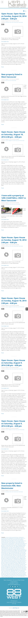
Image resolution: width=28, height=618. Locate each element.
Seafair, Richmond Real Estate (21, 568)
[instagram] (17, 586)
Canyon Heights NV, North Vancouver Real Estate (14, 140)
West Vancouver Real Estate (10, 80)
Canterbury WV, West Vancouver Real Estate (8, 541)
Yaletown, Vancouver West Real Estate (7, 577)
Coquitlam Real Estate (17, 549)
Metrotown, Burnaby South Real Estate (11, 562)
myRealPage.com (16, 607)
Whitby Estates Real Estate (6, 576)
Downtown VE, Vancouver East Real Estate (10, 551)
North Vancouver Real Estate (9, 563)
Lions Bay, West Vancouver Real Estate (19, 559)
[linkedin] (13, 586)
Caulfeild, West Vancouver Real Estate (21, 543)
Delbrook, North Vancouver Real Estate (8, 550)
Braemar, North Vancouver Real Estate (14, 539)
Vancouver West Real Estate (14, 572)
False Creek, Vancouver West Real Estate (19, 555)
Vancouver (17, 571)
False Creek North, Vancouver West (16, 554)
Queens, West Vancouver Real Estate (16, 566)
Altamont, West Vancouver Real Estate (12, 537)
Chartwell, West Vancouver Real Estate (12, 204)
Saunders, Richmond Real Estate (10, 568)
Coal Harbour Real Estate (9, 546)
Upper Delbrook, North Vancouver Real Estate (18, 570)
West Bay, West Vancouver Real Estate (11, 573)
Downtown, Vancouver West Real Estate (13, 552)
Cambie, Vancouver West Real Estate (20, 540)
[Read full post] (6, 31)
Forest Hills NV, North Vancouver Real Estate (8, 556)
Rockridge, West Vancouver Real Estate (11, 567)
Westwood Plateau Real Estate (22, 575)
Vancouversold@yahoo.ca (14, 584)
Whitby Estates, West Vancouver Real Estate (17, 576)
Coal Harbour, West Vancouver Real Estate (12, 549)
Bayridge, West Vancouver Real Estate (15, 538)
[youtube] (15, 586)
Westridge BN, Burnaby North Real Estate (10, 575)
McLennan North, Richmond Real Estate (10, 561)
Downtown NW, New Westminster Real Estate (14, 22)
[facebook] (10, 586)
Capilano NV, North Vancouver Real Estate (8, 543)
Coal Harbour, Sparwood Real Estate (14, 547)
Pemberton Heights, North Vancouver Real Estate (11, 564)
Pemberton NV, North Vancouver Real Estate (14, 565)
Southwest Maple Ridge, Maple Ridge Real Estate (13, 569)
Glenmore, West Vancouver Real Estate (10, 557)
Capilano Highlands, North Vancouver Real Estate (16, 542)
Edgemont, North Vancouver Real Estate (15, 553)
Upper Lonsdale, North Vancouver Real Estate (8, 571)
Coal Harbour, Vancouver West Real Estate (15, 548)
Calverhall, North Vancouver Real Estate (7, 540)
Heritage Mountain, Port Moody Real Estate (12, 558)
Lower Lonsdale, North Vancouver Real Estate (8, 560)
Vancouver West (6, 572)
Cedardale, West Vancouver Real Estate (8, 544)
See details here (5, 41)
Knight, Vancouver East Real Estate (6, 559)
